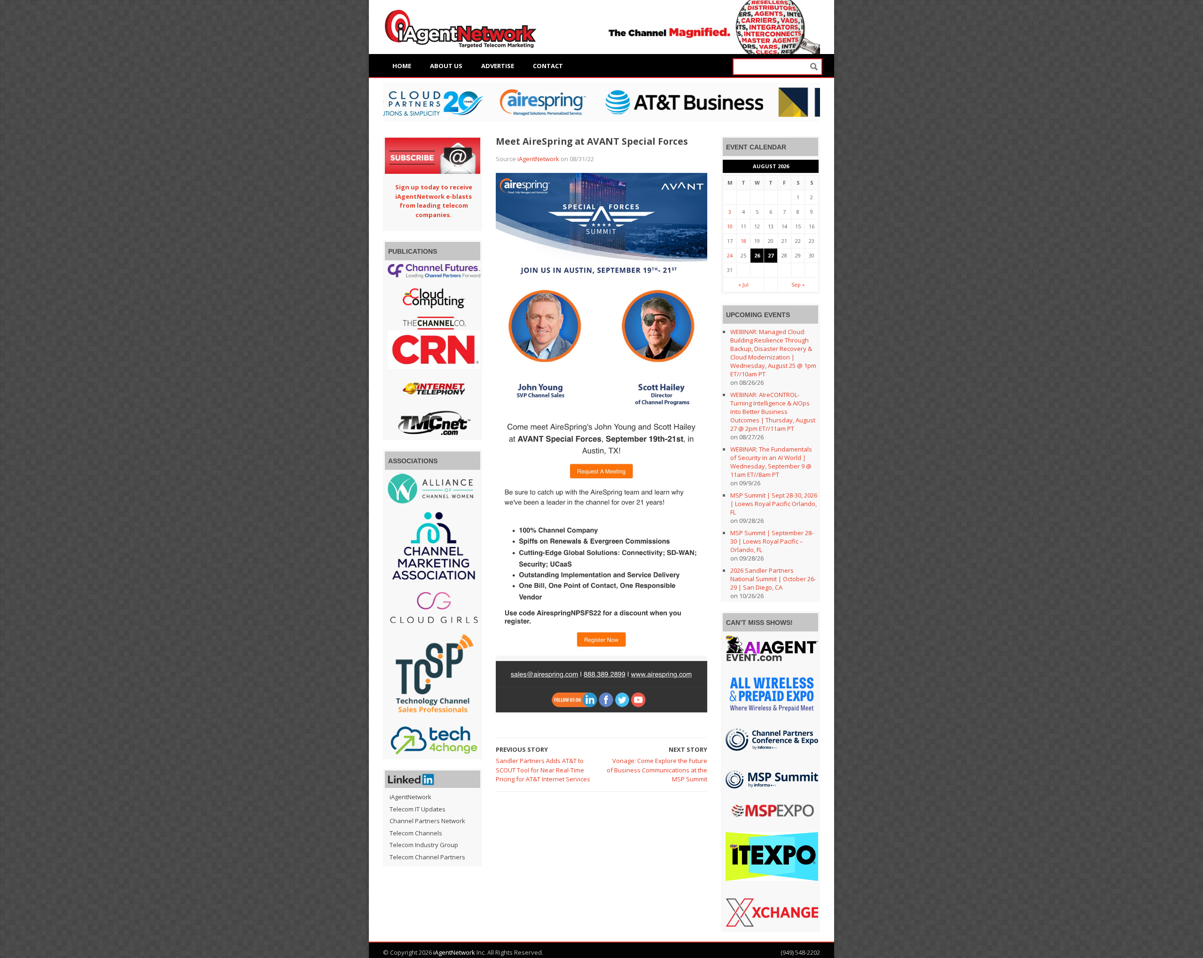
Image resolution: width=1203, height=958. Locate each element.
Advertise (497, 66)
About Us (446, 66)
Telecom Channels (416, 833)
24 (730, 255)
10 (730, 226)
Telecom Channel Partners (427, 857)
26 (757, 255)
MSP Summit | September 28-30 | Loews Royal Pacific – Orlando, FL (771, 541)
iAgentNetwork (538, 159)
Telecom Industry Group (424, 845)
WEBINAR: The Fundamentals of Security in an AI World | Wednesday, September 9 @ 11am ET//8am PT (771, 462)
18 (743, 240)
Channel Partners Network (427, 821)
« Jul (743, 284)
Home (401, 66)
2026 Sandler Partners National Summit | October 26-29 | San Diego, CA (773, 579)
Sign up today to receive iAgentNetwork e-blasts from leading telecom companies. (433, 201)
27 (770, 255)
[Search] (814, 67)
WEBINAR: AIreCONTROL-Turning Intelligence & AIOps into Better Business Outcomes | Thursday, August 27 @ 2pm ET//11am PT (772, 411)
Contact (548, 66)
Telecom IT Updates (417, 809)
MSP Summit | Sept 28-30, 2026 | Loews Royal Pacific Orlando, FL (773, 503)
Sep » (798, 284)
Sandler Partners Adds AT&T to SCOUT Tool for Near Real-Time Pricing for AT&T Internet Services (543, 769)
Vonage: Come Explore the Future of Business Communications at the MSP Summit (657, 769)
